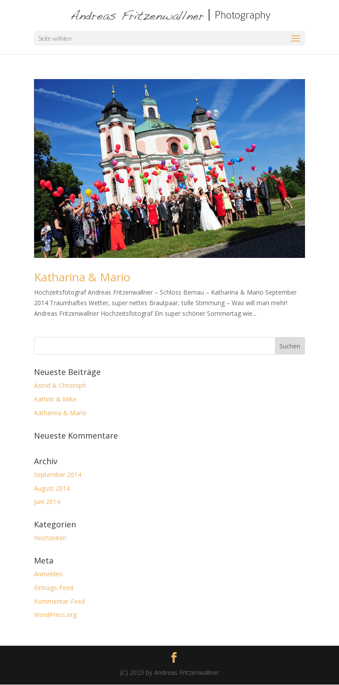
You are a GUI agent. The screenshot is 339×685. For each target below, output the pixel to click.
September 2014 (57, 474)
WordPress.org (55, 614)
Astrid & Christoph (60, 385)
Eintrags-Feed (53, 587)
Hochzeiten (50, 538)
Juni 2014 (47, 501)
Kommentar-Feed (59, 601)
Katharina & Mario (82, 277)
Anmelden (48, 574)
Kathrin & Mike (55, 399)
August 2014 (52, 488)
